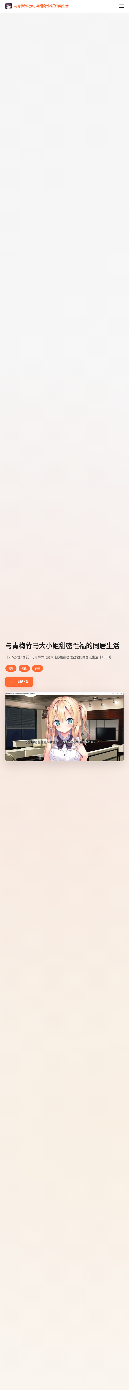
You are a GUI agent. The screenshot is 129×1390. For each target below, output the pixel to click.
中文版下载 (21, 681)
